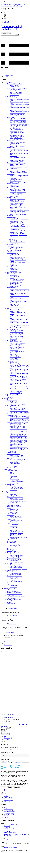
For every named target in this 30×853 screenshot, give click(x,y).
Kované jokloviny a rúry (16, 282)
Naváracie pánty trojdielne (16, 534)
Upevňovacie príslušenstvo (16, 481)
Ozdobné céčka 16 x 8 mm (16, 336)
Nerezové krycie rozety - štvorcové (18, 172)
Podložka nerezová (14, 243)
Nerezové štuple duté (15, 200)
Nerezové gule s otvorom (16, 143)
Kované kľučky (14, 510)
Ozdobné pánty (13, 530)
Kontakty (6, 816)
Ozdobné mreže (10, 549)
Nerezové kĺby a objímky (13, 183)
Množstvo (3, 729)
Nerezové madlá (14, 196)
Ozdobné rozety (14, 359)
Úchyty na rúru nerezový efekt (17, 408)
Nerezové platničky (11, 96)
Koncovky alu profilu (15, 463)
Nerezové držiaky (11, 117)
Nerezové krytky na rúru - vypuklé (18, 182)
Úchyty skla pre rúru (15, 402)
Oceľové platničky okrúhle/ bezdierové (19, 289)
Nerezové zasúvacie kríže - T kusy (18, 230)
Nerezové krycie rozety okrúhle (17, 171)
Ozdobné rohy (13, 358)
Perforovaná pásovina (15, 276)
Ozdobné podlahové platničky (17, 307)
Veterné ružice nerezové (15, 574)
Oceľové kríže (13, 271)
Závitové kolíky (10, 601)
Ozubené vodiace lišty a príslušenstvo (19, 501)
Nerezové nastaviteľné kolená (17, 222)
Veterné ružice (10, 571)
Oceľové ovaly (13, 268)
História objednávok (9, 797)
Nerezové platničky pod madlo (17, 113)
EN (5, 16)
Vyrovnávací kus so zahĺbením (17, 242)
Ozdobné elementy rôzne (16, 344)
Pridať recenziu (4, 726)
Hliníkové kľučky (14, 509)
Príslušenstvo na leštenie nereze (14, 594)
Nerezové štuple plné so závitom (18, 212)
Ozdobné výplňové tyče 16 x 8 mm (18, 376)
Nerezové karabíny (14, 479)
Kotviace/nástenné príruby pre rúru (18, 167)
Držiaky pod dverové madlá (16, 135)
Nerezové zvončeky (11, 548)
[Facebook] (4, 790)
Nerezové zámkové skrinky (16, 520)
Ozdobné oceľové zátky (16, 327)
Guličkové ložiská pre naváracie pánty (19, 537)
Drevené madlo (13, 490)
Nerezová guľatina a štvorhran (14, 84)
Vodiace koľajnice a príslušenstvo (15, 497)
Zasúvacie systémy (11, 217)
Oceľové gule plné (14, 255)
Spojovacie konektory (15, 218)
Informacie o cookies (9, 814)
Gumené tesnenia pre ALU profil (18, 465)
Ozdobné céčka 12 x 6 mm (16, 333)
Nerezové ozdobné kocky (16, 179)
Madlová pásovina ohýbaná (16, 280)
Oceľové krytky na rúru (15, 248)
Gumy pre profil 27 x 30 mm (17, 456)
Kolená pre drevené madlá (16, 488)
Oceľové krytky (11, 246)
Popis (5, 736)
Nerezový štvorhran (14, 85)
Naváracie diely (10, 215)
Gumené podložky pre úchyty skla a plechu (17, 422)
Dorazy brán (13, 494)
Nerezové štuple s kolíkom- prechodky (19, 210)
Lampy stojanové (14, 578)
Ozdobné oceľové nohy (15, 357)
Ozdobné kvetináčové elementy (17, 351)
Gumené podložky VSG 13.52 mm (18, 440)
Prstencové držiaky (14, 133)
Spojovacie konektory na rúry (17, 225)
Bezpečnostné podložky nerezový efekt (19, 420)
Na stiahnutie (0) (8, 738)
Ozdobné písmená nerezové (16, 556)
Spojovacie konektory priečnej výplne (19, 219)
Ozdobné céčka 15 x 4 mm (16, 334)
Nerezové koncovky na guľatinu (18, 214)
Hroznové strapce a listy (16, 341)
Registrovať (6, 21)
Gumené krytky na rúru (15, 181)
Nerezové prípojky (14, 237)
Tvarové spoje (13, 476)
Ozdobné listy (13, 355)
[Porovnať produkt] (1, 732)
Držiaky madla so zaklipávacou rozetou (19, 124)
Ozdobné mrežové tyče (15, 364)
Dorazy (8, 492)
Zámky (8, 523)
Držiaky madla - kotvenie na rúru (18, 121)
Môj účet (6, 796)
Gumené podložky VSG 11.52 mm (18, 437)
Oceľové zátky (10, 308)
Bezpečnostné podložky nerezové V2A (19, 418)
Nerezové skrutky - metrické (14, 592)
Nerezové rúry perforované (16, 90)
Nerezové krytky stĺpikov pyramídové (19, 175)
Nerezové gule (10, 140)
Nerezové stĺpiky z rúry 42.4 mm (18, 189)
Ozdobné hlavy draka (15, 348)
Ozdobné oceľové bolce (12, 394)
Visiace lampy (13, 580)
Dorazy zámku (13, 495)
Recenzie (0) (7, 739)
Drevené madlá (10, 484)
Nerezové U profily (14, 95)
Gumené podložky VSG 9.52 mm (18, 434)
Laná (11, 472)
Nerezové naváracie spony (16, 110)
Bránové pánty (13, 535)
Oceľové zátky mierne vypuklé (17, 309)
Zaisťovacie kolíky (11, 452)
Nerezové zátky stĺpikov (16, 204)
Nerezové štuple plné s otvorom (17, 211)
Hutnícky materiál (11, 273)
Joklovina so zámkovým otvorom (15, 504)
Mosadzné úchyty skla (12, 413)
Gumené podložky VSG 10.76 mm (18, 436)
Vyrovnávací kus (14, 240)
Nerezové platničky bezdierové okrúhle (19, 97)
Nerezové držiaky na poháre (13, 558)
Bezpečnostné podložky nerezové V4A (19, 416)
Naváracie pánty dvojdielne (16, 533)
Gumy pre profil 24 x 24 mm (17, 455)
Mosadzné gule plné (15, 545)
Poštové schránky (11, 563)
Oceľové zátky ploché (15, 311)
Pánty (8, 528)
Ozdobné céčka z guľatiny (16, 337)
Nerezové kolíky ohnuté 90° (17, 161)
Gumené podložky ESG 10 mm (17, 426)
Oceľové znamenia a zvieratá (14, 559)
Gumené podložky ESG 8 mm (17, 424)
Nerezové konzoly (14, 168)
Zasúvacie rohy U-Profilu (16, 232)
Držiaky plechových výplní (16, 128)
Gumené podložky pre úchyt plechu (18, 447)
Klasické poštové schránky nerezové (19, 564)
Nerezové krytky (11, 174)
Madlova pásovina (14, 283)
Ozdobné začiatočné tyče (16, 393)
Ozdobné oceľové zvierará (16, 562)
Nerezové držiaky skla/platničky (17, 136)
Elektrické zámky (14, 524)
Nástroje (9, 602)
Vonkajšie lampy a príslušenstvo (14, 576)
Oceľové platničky (11, 287)
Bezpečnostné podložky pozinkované (19, 419)
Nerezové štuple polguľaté (16, 203)
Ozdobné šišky (10, 395)
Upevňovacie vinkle (15, 304)
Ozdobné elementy (11, 340)
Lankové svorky (14, 483)
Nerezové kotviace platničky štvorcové (19, 111)
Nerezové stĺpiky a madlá (13, 187)
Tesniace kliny (13, 466)
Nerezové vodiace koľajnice (17, 498)
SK (5, 15)
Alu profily (9, 458)
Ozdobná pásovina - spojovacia (17, 285)
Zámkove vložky (14, 526)
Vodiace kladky (13, 502)
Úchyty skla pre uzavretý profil (17, 404)
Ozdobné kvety (13, 352)
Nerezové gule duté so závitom (17, 146)
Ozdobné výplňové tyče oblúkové (18, 379)
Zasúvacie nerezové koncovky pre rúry (19, 226)
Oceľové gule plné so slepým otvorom (19, 257)
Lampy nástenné (14, 577)
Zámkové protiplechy (12, 513)
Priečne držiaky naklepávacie (17, 132)
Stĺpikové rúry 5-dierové (16, 193)
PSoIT (4, 851)
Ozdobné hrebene (14, 350)
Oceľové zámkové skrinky (16, 522)
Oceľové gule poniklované (16, 258)
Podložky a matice (14, 480)
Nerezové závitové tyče (12, 591)
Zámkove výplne (14, 527)
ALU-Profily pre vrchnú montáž (18, 461)
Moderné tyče (13, 362)
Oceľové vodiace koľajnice (16, 499)
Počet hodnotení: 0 (22, 724)
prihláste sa (7, 762)
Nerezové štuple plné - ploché (17, 201)
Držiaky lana (13, 477)
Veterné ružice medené (15, 573)
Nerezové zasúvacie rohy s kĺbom (18, 228)
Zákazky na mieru (12, 615)
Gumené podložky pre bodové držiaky (19, 448)
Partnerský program (8, 800)
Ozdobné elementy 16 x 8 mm (17, 345)
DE (5, 18)
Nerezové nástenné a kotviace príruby (16, 163)
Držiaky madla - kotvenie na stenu (18, 118)
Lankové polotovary (12, 470)
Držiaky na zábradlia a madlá (14, 250)
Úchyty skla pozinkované (13, 405)
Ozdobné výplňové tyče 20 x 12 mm (19, 377)
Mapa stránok (7, 801)
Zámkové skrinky (11, 519)
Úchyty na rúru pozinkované (17, 409)
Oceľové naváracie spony (16, 303)
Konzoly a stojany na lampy (16, 581)
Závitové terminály (14, 474)
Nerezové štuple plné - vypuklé (17, 199)
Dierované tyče (13, 275)
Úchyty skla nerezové (12, 400)
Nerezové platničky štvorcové (17, 115)
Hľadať (17, 34)
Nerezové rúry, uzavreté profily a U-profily (17, 88)
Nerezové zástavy (14, 585)
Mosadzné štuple (14, 546)
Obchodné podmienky (9, 811)
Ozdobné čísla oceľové (15, 553)
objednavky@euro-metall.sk (10, 847)
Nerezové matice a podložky (14, 599)
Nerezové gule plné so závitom (17, 142)
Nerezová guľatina (14, 86)
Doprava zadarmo (12, 608)
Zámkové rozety (11, 515)
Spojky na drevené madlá (16, 487)
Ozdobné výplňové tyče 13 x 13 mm (19, 369)
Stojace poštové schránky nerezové (18, 569)
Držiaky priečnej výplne (16, 131)
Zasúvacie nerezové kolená (16, 221)
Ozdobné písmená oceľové (16, 555)
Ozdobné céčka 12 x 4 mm (16, 330)
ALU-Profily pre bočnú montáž (17, 459)
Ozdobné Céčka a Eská (12, 329)
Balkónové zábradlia (12, 541)
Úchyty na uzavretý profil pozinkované (19, 412)
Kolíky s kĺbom (13, 156)
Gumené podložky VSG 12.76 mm (18, 438)
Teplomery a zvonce (12, 570)
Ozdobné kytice (14, 354)
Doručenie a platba (8, 809)
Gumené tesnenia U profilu (13, 454)
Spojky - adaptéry (11, 603)
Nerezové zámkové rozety (16, 516)
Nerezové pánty (14, 538)
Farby (8, 589)
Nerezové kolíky (11, 147)
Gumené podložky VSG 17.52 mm (18, 443)
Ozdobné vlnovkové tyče (16, 391)
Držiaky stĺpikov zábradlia (16, 129)
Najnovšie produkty (8, 810)
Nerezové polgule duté (15, 145)
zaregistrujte (16, 762)
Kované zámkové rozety (16, 517)
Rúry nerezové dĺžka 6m (16, 93)
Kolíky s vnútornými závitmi (17, 160)
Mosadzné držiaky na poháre (17, 544)
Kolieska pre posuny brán (13, 505)
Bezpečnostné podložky (12, 415)
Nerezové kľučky (14, 512)
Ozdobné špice (10, 397)
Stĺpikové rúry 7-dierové (16, 194)
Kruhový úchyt (13, 401)
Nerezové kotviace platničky (17, 114)
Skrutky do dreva (11, 595)
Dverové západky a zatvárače (14, 506)
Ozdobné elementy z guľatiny (17, 347)
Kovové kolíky (10, 251)
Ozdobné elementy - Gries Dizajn (18, 343)
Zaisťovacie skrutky (11, 598)
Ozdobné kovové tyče (12, 361)
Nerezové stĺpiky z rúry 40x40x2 (18, 190)
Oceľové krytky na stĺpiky (16, 247)
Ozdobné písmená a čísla (13, 552)
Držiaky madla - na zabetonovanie (18, 120)
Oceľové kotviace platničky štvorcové (19, 301)
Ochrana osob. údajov (9, 813)
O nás (5, 807)
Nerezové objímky (14, 186)
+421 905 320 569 (8, 839)
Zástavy (9, 584)
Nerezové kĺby (13, 185)
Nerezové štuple (11, 197)
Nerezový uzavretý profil (16, 92)
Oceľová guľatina (14, 286)
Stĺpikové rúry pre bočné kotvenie (18, 192)
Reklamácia (6, 817)
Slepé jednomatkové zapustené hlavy (16, 596)
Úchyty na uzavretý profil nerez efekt (19, 411)
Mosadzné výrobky (11, 542)
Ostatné (8, 583)
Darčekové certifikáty (9, 798)
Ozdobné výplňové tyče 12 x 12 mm (19, 365)
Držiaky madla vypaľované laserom (18, 125)
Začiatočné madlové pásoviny (17, 279)
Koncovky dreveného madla (17, 485)
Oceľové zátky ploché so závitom (18, 315)
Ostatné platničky (14, 305)
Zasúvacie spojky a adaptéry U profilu (19, 233)
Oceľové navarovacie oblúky (14, 272)
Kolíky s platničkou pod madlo (17, 149)
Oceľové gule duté (14, 254)
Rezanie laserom (12, 624)
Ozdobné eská (13, 339)
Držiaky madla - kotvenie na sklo (18, 122)
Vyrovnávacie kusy (11, 239)
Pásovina (12, 278)
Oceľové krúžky (11, 266)
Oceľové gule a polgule (12, 253)
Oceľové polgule (14, 265)
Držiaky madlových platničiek (17, 139)
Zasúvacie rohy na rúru (15, 229)
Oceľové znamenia (14, 560)
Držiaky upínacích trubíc (16, 138)
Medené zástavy (14, 587)
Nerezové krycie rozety (12, 169)
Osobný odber (11, 632)
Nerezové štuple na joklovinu (17, 206)
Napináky (12, 473)
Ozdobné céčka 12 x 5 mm (16, 332)
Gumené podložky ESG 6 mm (17, 423)
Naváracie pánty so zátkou (16, 531)
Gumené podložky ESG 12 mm (17, 427)
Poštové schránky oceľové (16, 566)
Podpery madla (13, 127)
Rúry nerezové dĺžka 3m (16, 89)
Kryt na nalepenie (14, 462)
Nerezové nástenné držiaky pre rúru (18, 224)
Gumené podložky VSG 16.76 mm (18, 441)
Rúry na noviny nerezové (16, 567)
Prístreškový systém (11, 551)
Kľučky (9, 508)
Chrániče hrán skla (11, 467)
